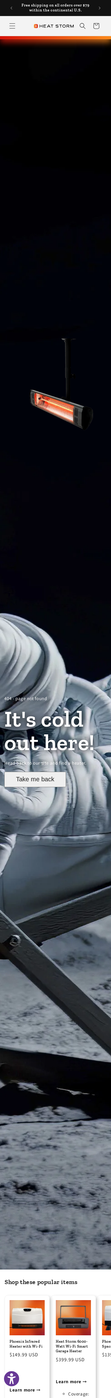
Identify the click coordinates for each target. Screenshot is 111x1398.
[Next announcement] (99, 8)
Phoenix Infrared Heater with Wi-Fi (26, 1344)
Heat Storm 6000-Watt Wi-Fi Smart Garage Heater (72, 1346)
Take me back (35, 779)
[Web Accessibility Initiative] (11, 1378)
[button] (12, 26)
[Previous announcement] (11, 8)
